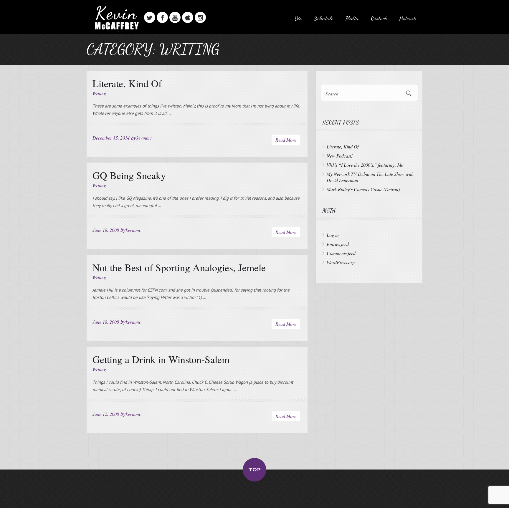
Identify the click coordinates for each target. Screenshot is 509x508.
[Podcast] (187, 17)
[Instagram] (200, 17)
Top (254, 469)
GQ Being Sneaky (129, 175)
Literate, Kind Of (127, 83)
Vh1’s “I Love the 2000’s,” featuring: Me (365, 165)
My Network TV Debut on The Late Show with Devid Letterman (370, 177)
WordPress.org (341, 262)
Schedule (323, 18)
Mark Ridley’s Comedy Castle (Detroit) (363, 189)
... (169, 113)
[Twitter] (149, 17)
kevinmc (144, 138)
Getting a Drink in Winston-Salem (160, 359)
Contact (379, 18)
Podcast (407, 18)
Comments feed (341, 253)
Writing (99, 93)
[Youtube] (175, 17)
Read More (285, 140)
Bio (298, 18)
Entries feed (338, 244)
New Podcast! (340, 156)
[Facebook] (162, 17)
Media (352, 18)
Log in (333, 235)
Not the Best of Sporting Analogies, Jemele (179, 267)
